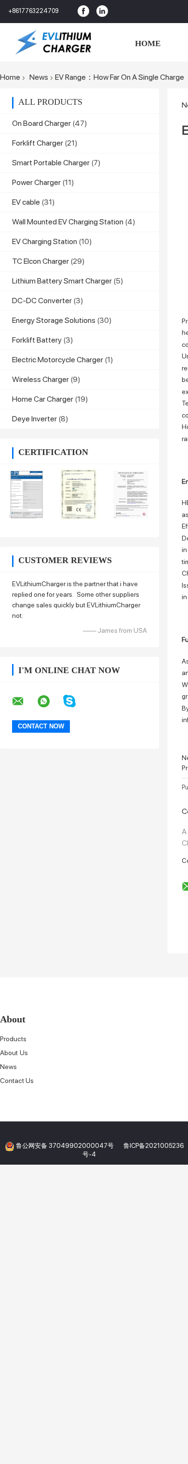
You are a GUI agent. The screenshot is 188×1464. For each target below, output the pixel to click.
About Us (14, 1053)
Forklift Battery (37, 339)
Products (13, 1039)
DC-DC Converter (42, 300)
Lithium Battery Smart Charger (62, 280)
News (38, 77)
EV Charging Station (44, 241)
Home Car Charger (42, 399)
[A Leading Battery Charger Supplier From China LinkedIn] (102, 11)
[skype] (75, 701)
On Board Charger (41, 123)
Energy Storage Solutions (53, 320)
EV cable (26, 202)
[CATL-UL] (131, 494)
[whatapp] (50, 701)
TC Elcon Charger (40, 261)
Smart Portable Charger (51, 162)
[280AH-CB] (26, 494)
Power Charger (36, 182)
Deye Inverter (34, 418)
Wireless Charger (40, 379)
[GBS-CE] (79, 494)
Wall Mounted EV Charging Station (67, 221)
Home (148, 43)
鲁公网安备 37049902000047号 (65, 1145)
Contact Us (17, 1080)
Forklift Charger (37, 143)
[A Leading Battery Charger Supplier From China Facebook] (83, 11)
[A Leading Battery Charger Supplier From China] (53, 42)
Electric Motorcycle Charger (57, 359)
